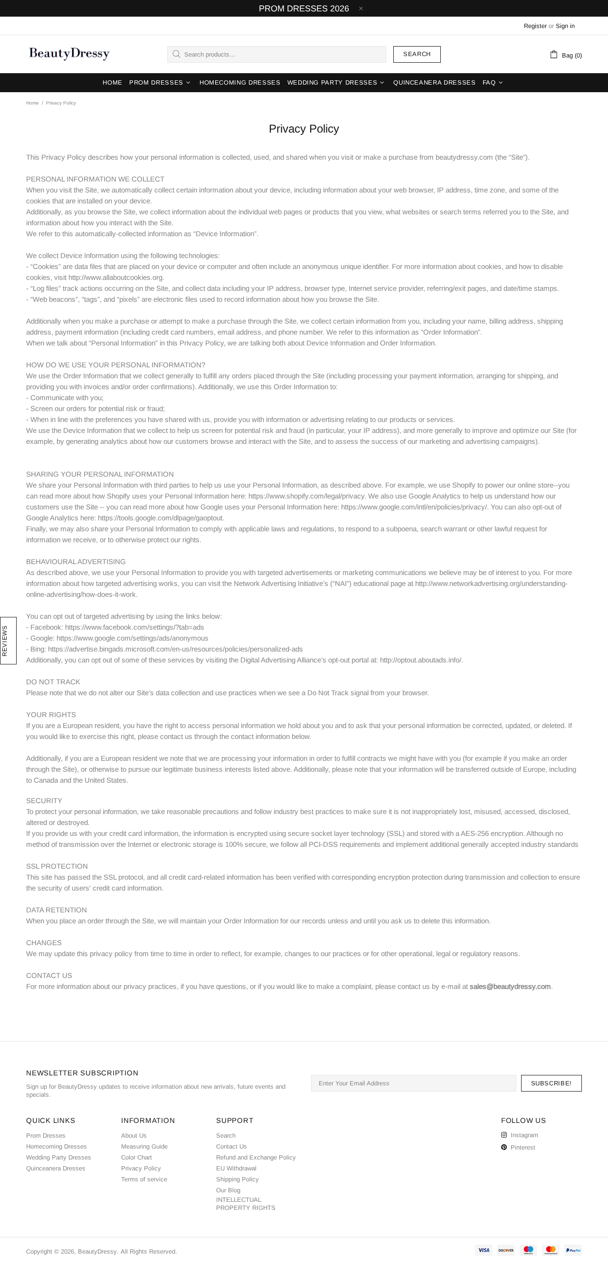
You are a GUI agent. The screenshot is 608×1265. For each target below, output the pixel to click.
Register (535, 25)
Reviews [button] (4, 641)
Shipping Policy (237, 1179)
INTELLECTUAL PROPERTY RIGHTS (246, 1203)
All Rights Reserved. (149, 1251)
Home (32, 102)
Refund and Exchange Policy (256, 1157)
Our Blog (228, 1190)
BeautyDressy (69, 54)
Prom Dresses (46, 1135)
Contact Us (231, 1146)
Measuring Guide (144, 1146)
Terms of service (144, 1179)
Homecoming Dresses (56, 1146)
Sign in (565, 25)
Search (417, 54)
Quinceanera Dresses (56, 1168)
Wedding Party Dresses (58, 1157)
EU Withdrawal (236, 1168)
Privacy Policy (141, 1168)
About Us (134, 1135)
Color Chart (136, 1157)
